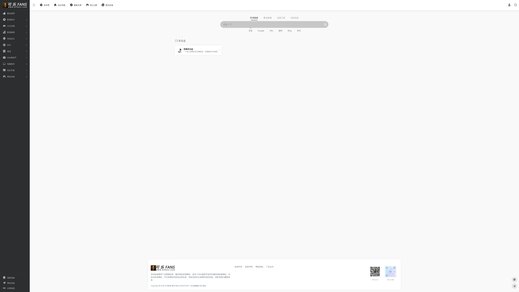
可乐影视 (168, 286)
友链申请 (238, 267)
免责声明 (249, 267)
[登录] (509, 5)
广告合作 (270, 267)
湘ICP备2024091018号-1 (181, 286)
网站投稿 (259, 267)
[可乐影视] (163, 268)
